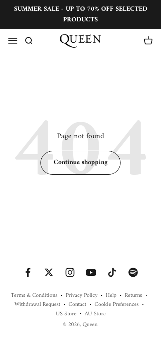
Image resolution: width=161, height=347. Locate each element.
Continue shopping (80, 162)
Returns (133, 295)
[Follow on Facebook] (27, 272)
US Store (66, 314)
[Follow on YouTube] (91, 272)
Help (111, 295)
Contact (77, 304)
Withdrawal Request (37, 304)
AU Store (95, 314)
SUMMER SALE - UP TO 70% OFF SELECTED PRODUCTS (80, 14)
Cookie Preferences (117, 304)
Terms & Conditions (34, 295)
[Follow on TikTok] (112, 272)
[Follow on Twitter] (48, 272)
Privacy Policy (81, 295)
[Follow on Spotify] (133, 272)
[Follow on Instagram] (70, 272)
